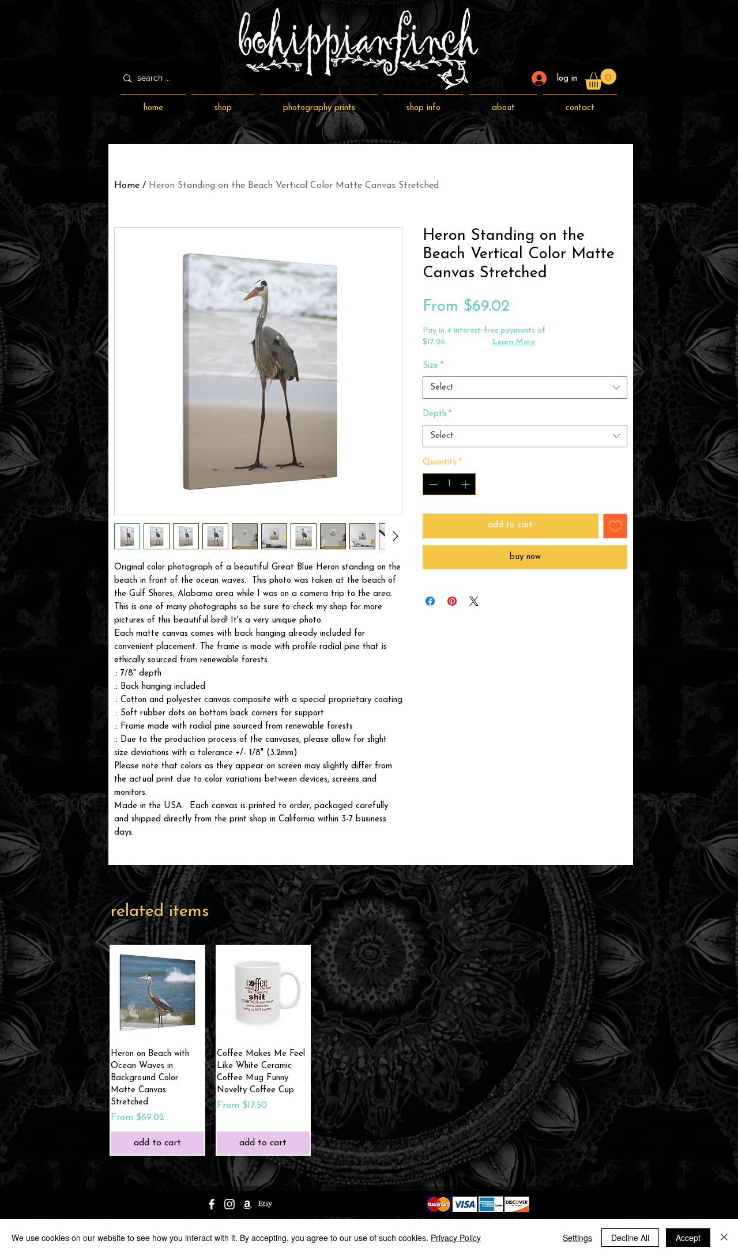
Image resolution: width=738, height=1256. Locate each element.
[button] (600, 79)
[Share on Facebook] (430, 601)
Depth (437, 414)
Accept (688, 1237)
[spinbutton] (449, 484)
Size (433, 365)
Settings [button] (577, 1237)
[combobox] (525, 387)
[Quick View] (157, 992)
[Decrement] (432, 484)
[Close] (724, 1237)
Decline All (630, 1237)
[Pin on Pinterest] (452, 601)
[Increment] (467, 484)
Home (127, 185)
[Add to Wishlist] (615, 526)
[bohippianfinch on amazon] (247, 1204)
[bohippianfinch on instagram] (229, 1204)
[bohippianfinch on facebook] (212, 1204)
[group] (369, 1050)
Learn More (513, 342)
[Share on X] (474, 601)
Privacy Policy (456, 1237)
